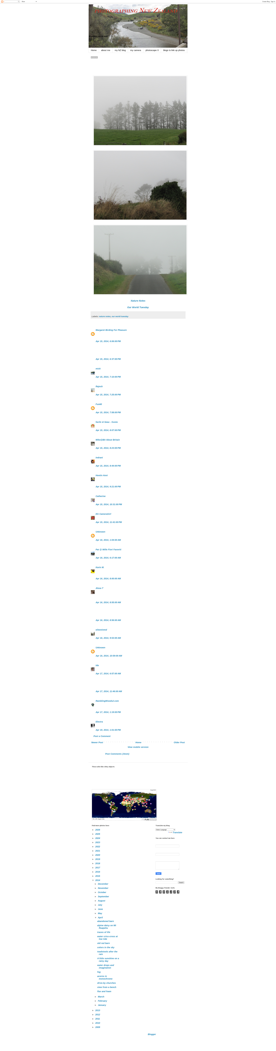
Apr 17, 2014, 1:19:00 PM (108, 712)
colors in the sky (105, 947)
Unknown (100, 532)
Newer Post (97, 742)
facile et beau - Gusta (107, 422)
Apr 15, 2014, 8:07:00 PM (108, 430)
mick (98, 368)
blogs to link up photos (174, 50)
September (104, 896)
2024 (98, 838)
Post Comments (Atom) (117, 754)
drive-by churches (106, 983)
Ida (97, 665)
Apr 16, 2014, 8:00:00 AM (108, 578)
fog (99, 972)
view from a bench (106, 987)
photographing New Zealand (133, 10)
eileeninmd (101, 630)
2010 (98, 1023)
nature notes (105, 316)
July (100, 905)
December (103, 884)
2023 (98, 842)
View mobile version (138, 747)
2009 (98, 1027)
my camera (135, 50)
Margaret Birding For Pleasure (111, 330)
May (100, 913)
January (102, 1005)
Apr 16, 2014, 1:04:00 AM (108, 540)
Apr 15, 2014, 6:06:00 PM (108, 341)
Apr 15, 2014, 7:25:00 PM (108, 394)
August (102, 901)
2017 (98, 867)
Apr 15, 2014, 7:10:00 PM (108, 377)
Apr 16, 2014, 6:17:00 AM (108, 558)
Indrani (99, 457)
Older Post (179, 742)
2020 (98, 855)
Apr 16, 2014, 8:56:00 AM (108, 620)
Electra (99, 722)
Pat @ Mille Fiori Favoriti (108, 549)
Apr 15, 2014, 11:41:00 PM (109, 522)
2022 (98, 846)
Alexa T (99, 588)
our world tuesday (120, 316)
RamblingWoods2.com (107, 701)
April (101, 917)
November (103, 888)
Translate (177, 832)
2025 (98, 834)
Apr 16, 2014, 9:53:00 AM (108, 638)
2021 (98, 851)
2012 (98, 1014)
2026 (98, 830)
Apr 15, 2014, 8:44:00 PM (108, 466)
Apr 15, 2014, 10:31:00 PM (109, 504)
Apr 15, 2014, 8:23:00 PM (108, 448)
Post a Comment (102, 736)
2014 (98, 880)
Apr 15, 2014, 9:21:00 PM (108, 486)
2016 (98, 872)
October (102, 892)
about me (105, 50)
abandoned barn (105, 921)
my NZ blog (120, 50)
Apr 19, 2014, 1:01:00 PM (108, 730)
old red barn (103, 943)
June (101, 909)
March (101, 996)
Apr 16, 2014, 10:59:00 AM (109, 656)
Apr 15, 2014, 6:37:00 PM (108, 359)
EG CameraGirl (103, 514)
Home (94, 50)
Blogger (152, 1034)
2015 (98, 876)
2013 (98, 1010)
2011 (97, 1019)
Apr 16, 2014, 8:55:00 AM (108, 602)
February (103, 1001)
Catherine (101, 496)
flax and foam (104, 991)
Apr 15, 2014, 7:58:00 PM (108, 412)
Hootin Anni (102, 475)
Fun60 (99, 404)
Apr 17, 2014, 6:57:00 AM (108, 673)
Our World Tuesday (138, 307)
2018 (98, 863)
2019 (98, 859)
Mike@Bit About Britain (108, 440)
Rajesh (99, 386)
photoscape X (152, 50)
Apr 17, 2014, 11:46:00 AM (109, 691)
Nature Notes (138, 300)
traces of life (103, 932)
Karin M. (100, 567)
